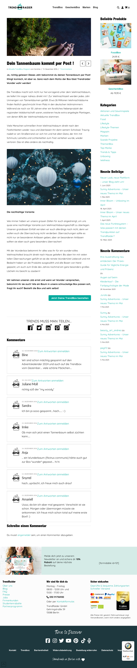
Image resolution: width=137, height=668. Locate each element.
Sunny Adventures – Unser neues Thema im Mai (114, 191)
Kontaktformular (65, 601)
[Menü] (132, 642)
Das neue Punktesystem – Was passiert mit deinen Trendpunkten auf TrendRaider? (114, 229)
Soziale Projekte (108, 139)
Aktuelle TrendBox (16, 69)
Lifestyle (104, 123)
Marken (104, 135)
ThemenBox (106, 143)
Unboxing (105, 156)
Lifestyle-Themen (109, 127)
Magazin (26, 69)
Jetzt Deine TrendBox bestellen (70, 298)
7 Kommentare (66, 69)
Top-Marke (106, 147)
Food (103, 119)
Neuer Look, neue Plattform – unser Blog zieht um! (115, 179)
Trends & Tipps (108, 152)
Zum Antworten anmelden (53, 351)
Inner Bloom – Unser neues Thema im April (114, 214)
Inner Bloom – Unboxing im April (114, 202)
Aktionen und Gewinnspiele (114, 111)
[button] (119, 7)
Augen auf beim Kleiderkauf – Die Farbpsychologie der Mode (114, 281)
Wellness (105, 160)
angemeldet (24, 535)
